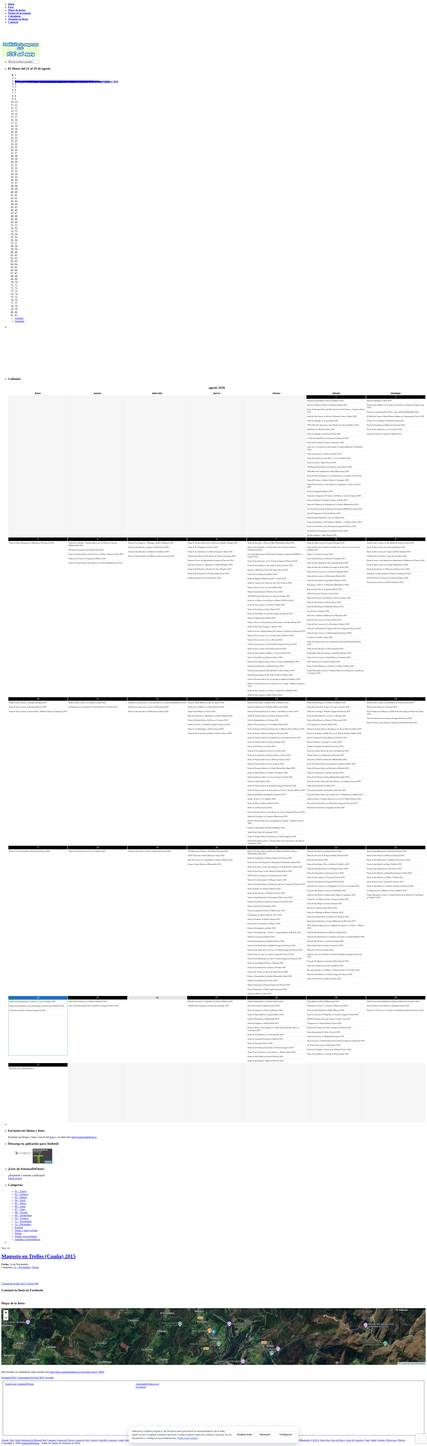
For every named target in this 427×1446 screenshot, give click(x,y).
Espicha (19, 1227)
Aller (11, 1440)
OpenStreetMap (417, 1363)
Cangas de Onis (82, 1440)
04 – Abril (20, 1200)
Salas (322, 1440)
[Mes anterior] (38, 388)
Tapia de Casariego (355, 1440)
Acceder (49, 1377)
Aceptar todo (244, 1434)
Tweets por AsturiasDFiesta (19, 1384)
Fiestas (18, 1233)
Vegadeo (381, 1440)
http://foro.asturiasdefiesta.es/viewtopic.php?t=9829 (77, 1372)
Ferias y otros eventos (26, 1230)
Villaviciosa (391, 1440)
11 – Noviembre (23, 1221)
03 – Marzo (21, 1197)
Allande (5, 1440)
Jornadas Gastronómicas (27, 1239)
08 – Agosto (21, 1212)
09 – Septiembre (23, 1215)
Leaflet (403, 1363)
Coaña (121, 1440)
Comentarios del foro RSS (30, 1377)
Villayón (401, 1440)
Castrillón (102, 1440)
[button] (213, 1333)
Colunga (128, 1440)
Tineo (367, 1440)
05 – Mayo (20, 1203)
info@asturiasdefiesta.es (84, 1137)
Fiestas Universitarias (26, 1236)
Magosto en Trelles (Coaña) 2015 (38, 1256)
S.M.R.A (315, 1440)
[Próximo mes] (395, 388)
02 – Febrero (21, 1194)
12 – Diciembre (23, 1224)
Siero (327, 1440)
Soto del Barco (338, 1440)
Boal (44, 1440)
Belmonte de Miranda (31, 1440)
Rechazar (265, 1434)
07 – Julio (20, 1209)
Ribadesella (304, 1440)
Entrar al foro (15, 1178)
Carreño (94, 1440)
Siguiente (20, 321)
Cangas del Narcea (65, 1440)
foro (52, 1137)
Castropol (112, 1440)
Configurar (285, 1434)
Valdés (373, 1440)
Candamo (51, 1440)
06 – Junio (20, 1206)
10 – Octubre (22, 1218)
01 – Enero (20, 1191)
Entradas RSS (8, 1377)
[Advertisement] (62, 33)
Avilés (18, 1440)
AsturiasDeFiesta (30, 1443)
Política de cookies (187, 1438)
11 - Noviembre (22, 1267)
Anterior (19, 318)
